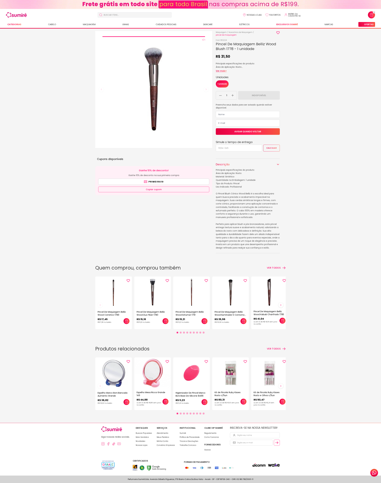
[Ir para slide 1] (177, 333)
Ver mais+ (221, 70)
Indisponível (259, 95)
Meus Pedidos (163, 437)
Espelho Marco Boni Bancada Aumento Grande (112, 394)
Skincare (208, 24)
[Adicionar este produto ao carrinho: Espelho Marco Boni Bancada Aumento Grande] (126, 402)
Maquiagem (89, 24)
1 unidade (222, 84)
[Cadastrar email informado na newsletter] (277, 443)
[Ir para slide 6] (194, 333)
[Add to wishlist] (278, 33)
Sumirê (183, 433)
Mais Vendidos (142, 437)
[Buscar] (101, 15)
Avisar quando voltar (247, 131)
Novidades (140, 441)
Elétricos (244, 24)
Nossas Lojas (254, 15)
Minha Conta (162, 441)
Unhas (125, 24)
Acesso (207, 449)
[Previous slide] (101, 89)
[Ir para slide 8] (200, 333)
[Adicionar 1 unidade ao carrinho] (232, 95)
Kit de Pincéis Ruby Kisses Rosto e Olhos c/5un (266, 394)
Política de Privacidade (190, 437)
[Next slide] (206, 89)
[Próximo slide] (280, 305)
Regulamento (210, 433)
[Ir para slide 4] (187, 333)
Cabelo (52, 24)
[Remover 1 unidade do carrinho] (220, 95)
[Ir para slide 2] (181, 333)
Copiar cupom (154, 189)
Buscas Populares (144, 433)
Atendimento (162, 433)
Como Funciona (211, 437)
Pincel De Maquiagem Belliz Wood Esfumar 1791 (190, 313)
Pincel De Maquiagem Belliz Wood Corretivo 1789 (112, 313)
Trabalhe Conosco (188, 445)
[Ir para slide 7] (197, 333)
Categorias (14, 24)
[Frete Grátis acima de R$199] (190, 4)
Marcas (329, 24)
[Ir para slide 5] (190, 333)
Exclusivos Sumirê (287, 24)
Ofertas (369, 24)
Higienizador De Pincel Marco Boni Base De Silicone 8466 (190, 394)
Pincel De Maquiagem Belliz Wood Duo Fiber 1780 (151, 313)
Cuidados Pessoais (166, 24)
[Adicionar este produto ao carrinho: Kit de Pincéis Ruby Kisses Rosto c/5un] (243, 402)
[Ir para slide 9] (204, 333)
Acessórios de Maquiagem (240, 32)
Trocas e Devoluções (189, 441)
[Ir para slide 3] (184, 333)
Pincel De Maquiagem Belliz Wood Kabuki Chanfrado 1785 (269, 313)
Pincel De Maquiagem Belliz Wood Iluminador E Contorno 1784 (230, 314)
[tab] (153, 36)
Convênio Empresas (166, 445)
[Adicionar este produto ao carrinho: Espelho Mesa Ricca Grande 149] (165, 402)
